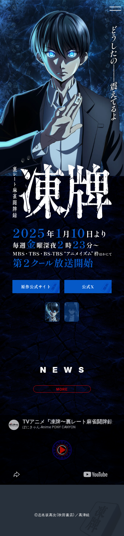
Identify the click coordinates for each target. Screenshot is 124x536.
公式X (88, 286)
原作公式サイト (36, 286)
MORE (61, 389)
